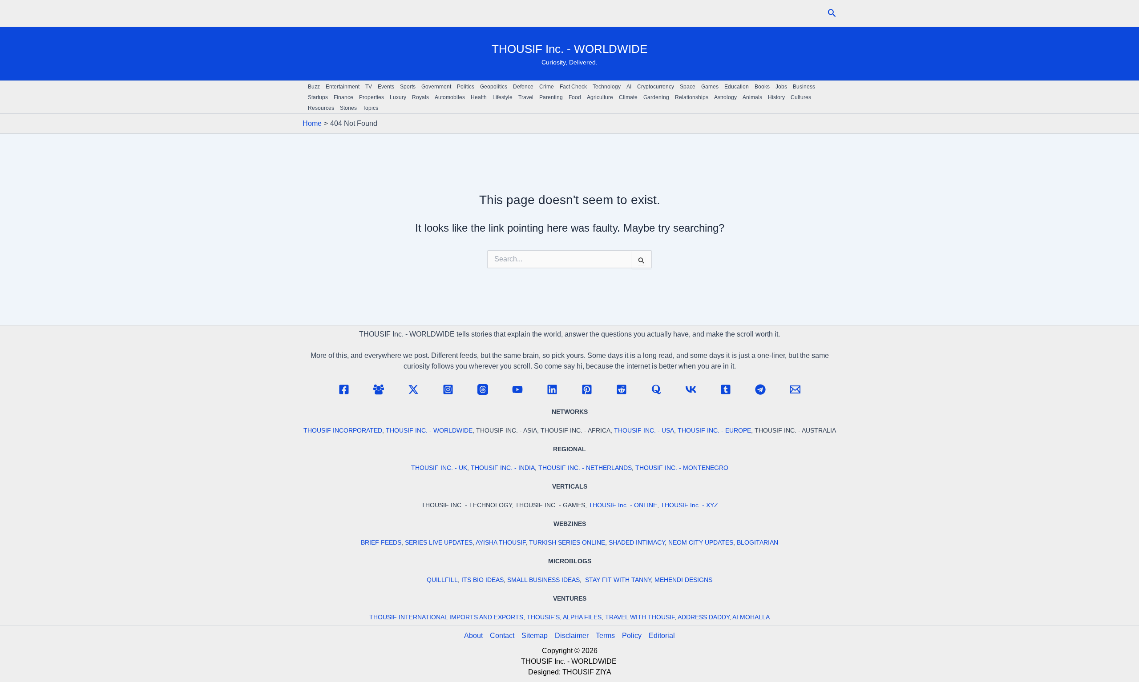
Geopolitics (493, 87)
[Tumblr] (725, 389)
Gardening (656, 97)
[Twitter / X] (413, 389)
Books (762, 87)
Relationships (691, 97)
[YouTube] (517, 389)
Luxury (398, 97)
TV (368, 87)
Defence (523, 87)
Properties (371, 97)
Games (710, 87)
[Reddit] (621, 389)
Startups (318, 97)
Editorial (662, 635)
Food (575, 97)
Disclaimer (572, 635)
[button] (832, 13)
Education (736, 87)
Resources (321, 108)
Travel (525, 97)
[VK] (691, 389)
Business (804, 87)
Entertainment (342, 87)
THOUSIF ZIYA (586, 672)
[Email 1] (795, 389)
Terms (605, 635)
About (473, 635)
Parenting (551, 97)
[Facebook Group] (378, 389)
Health (479, 97)
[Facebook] (344, 389)
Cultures (801, 97)
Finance (343, 97)
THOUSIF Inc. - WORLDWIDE (569, 49)
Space (687, 87)
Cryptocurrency (655, 87)
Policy (632, 635)
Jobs (781, 87)
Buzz (314, 87)
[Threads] (482, 389)
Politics (465, 87)
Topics (370, 108)
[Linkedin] (552, 389)
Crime (546, 87)
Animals (752, 97)
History (776, 97)
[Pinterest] (587, 389)
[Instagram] (448, 389)
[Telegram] (760, 389)
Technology (607, 87)
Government (436, 87)
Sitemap (534, 635)
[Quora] (656, 389)
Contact (502, 635)
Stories (348, 108)
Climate (628, 97)
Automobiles (450, 97)
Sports (408, 87)
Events (386, 87)
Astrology (725, 97)
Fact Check (573, 87)
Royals (420, 97)
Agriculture (600, 97)
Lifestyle (503, 97)
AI (628, 87)
